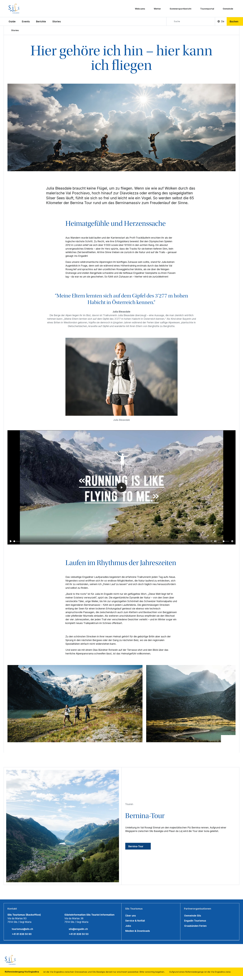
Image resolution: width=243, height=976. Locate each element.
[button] (12, 21)
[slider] (110, 541)
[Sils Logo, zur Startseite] (23, 8)
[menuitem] (26, 21)
